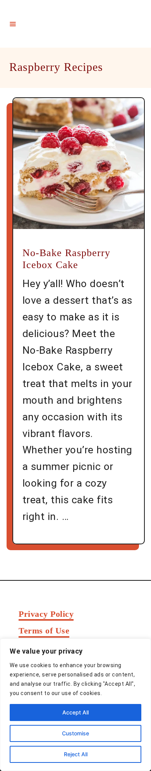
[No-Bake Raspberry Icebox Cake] (78, 163)
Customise (75, 733)
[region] (75, 704)
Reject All (76, 754)
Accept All (75, 712)
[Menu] (13, 24)
